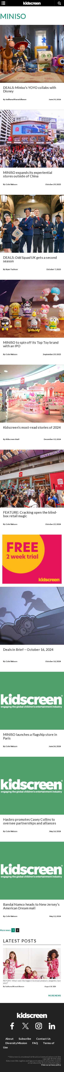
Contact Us (43, 1038)
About (9, 1038)
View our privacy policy (51, 1065)
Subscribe (25, 1038)
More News (54, 995)
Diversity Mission (16, 1043)
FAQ (35, 1043)
